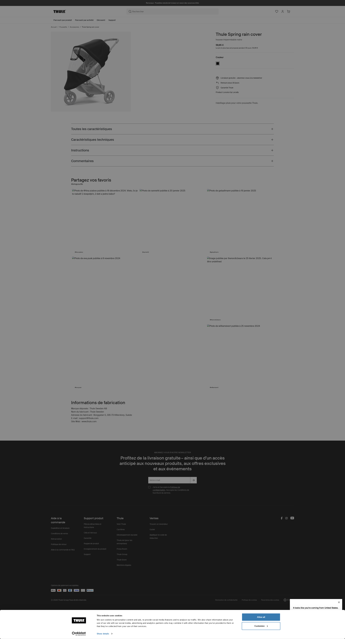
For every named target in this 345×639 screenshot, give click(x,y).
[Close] (339, 602)
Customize (259, 626)
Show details (103, 634)
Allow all (261, 617)
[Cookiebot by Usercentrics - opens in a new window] (79, 634)
